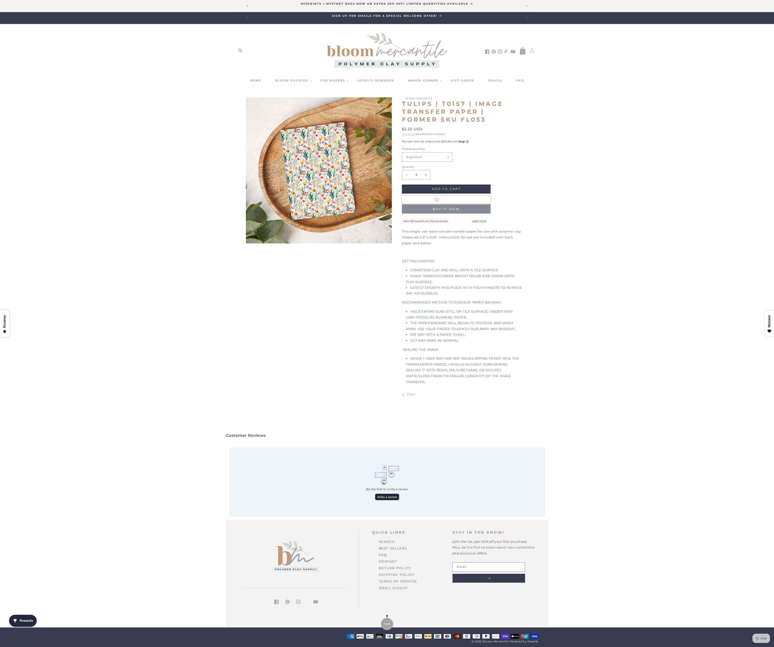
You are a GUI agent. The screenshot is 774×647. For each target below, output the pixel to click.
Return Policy (395, 568)
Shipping (408, 134)
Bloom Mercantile (496, 641)
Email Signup (393, 588)
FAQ (383, 555)
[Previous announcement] (247, 6)
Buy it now (446, 209)
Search (387, 542)
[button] (240, 50)
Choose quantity (413, 148)
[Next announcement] (526, 6)
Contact (388, 561)
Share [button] (411, 394)
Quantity (408, 166)
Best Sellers (393, 548)
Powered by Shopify (524, 641)
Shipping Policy (397, 575)
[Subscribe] (489, 578)
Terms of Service (398, 581)
